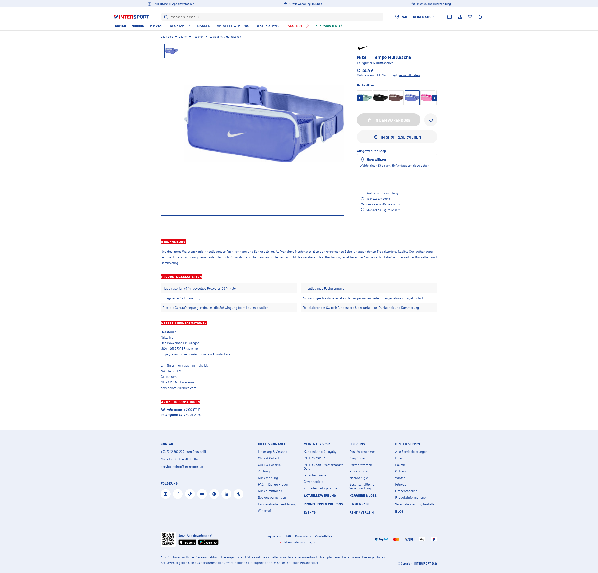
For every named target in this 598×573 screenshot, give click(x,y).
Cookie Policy (323, 536)
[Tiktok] (190, 494)
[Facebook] (178, 494)
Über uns (357, 444)
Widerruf (264, 510)
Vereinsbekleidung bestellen (415, 504)
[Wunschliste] (470, 17)
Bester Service (408, 444)
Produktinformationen (411, 497)
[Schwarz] (364, 97)
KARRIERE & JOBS (363, 495)
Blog (399, 511)
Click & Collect (268, 458)
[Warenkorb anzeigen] (480, 17)
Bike (398, 458)
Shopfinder (357, 458)
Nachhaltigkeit (360, 478)
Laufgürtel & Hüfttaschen (225, 36)
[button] (299, 241)
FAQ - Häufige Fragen (273, 484)
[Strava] (238, 494)
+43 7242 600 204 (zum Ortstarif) (183, 452)
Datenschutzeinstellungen (299, 542)
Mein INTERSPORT (318, 444)
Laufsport (167, 36)
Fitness (400, 484)
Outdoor (401, 471)
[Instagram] (166, 494)
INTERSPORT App (316, 458)
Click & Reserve (269, 465)
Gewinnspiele (313, 481)
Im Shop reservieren (401, 137)
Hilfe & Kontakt (271, 444)
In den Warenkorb (392, 120)
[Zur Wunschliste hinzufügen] (430, 119)
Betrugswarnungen (272, 497)
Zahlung (264, 471)
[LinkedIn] (226, 494)
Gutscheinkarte (315, 475)
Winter (400, 478)
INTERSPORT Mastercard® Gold (323, 466)
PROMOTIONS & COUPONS (323, 504)
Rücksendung (268, 478)
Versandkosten (409, 75)
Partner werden (360, 465)
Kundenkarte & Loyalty (320, 452)
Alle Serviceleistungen (411, 452)
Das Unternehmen (362, 452)
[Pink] (427, 97)
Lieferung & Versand (272, 452)
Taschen (198, 36)
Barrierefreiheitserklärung (277, 504)
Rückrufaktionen (270, 491)
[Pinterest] (214, 494)
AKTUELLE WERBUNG (320, 495)
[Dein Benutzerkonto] (460, 17)
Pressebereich (359, 471)
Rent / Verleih (361, 512)
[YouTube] (202, 494)
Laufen (183, 36)
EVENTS (310, 512)
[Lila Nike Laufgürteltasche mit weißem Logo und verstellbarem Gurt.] (264, 124)
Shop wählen (376, 159)
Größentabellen (406, 491)
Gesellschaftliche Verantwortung (361, 486)
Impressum (274, 536)
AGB (288, 536)
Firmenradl (359, 504)
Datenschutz (303, 536)
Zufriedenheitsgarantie (320, 488)
